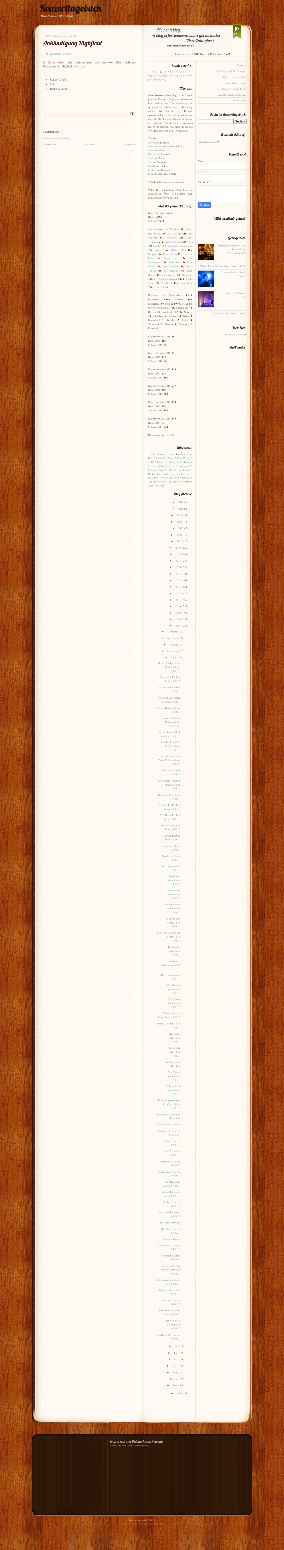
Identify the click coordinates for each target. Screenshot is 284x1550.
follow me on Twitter (236, 334)
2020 (180, 541)
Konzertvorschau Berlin (234, 88)
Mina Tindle (186, 245)
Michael (152, 169)
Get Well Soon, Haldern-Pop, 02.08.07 (173, 1324)
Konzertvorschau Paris (234, 77)
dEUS (151, 462)
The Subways (155, 481)
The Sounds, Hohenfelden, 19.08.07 (174, 950)
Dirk (150, 173)
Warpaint (172, 237)
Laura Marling (168, 274)
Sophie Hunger (170, 266)
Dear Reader (174, 233)
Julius (151, 150)
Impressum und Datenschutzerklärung (129, 1445)
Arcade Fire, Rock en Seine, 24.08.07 (170, 807)
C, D (166, 72)
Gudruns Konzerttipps (235, 83)
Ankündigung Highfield (72, 43)
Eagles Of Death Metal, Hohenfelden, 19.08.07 (169, 936)
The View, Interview (170, 1222)
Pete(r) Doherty (173, 241)
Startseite (90, 144)
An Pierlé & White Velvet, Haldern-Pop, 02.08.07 (170, 1269)
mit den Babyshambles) (165, 245)
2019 (178, 547)
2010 (178, 606)
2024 (180, 515)
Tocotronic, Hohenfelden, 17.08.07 (174, 1051)
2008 (178, 619)
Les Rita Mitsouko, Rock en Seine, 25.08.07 (171, 746)
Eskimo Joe (173, 462)
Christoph (153, 146)
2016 (178, 567)
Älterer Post (130, 144)
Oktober (174, 644)
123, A (153, 72)
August (175, 657)
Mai (176, 1359)
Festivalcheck (239, 100)
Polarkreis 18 (155, 477)
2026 (181, 502)
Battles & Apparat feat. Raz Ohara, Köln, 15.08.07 (169, 1104)
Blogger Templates (131, 1523)
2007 (178, 625)
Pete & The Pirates (178, 469)
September (173, 651)
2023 (180, 521)
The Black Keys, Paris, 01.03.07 (229, 313)
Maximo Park (178, 250)
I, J (191, 72)
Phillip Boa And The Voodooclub (168, 473)
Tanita (151, 158)
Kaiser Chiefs (170, 254)
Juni (176, 1353)
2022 (181, 528)
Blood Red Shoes (165, 458)
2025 (181, 508)
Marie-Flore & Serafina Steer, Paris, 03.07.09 (223, 266)
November (173, 638)
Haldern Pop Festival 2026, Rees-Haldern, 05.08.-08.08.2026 (232, 249)
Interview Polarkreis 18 (169, 1124)
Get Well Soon (172, 229)
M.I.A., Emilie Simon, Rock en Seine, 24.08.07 (169, 667)
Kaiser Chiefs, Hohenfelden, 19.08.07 (173, 894)
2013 (178, 586)
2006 (180, 1393)
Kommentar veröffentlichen (57, 138)
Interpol (152, 254)
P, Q (176, 76)
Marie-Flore (174, 262)
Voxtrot (186, 481)
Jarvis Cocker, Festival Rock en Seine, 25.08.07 (169, 784)
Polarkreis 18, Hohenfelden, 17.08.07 (173, 1089)
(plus (190, 241)
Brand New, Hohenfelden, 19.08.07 (174, 880)
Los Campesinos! (181, 466)
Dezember (173, 631)
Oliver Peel (154, 142)
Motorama (187, 274)
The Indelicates (171, 270)
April (176, 1365)
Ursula (151, 165)
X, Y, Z (163, 80)
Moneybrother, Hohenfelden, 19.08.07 (173, 908)
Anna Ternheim (177, 454)
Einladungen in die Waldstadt (231, 71)
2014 (178, 580)
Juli (177, 1346)
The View (172, 481)
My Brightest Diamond (166, 278)
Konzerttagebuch (70, 8)
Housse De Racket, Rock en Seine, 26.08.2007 (171, 721)
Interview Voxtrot (171, 1239)
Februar (174, 1379)
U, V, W (152, 80)
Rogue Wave (172, 477)
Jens (150, 162)
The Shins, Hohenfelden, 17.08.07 (174, 1037)
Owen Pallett (186, 283)
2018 (178, 554)
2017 (178, 560)
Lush (162, 287)
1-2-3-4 (170, 435)
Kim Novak (167, 283)
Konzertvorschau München (232, 94)
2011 (178, 599)
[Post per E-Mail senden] (131, 113)
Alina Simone (158, 454)
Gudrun (152, 154)
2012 (178, 593)
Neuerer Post (49, 144)
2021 (180, 534)
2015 (178, 573)
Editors (158, 250)
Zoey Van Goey (156, 485)
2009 (178, 612)
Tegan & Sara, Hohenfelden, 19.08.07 (173, 922)
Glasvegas (187, 462)
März (176, 1372)
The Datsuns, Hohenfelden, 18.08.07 (174, 989)
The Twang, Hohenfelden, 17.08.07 (174, 1075)
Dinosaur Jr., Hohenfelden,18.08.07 (170, 964)
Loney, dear (171, 258)
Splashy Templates (153, 1523)
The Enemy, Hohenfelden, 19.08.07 (174, 1003)
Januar (176, 1385)
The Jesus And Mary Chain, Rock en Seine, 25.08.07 (169, 760)
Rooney (186, 477)
